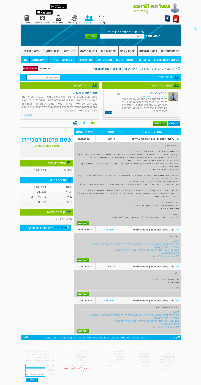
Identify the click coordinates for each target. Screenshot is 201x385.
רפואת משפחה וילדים (166, 59)
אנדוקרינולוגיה (38, 197)
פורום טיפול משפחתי (116, 362)
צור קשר (84, 371)
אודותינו (84, 362)
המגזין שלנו (119, 359)
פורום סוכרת (143, 68)
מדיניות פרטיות (81, 354)
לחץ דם (42, 202)
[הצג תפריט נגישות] (195, 28)
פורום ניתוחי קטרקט (116, 365)
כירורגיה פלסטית (168, 351)
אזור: (51, 374)
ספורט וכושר (85, 59)
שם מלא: (50, 365)
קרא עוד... (28, 115)
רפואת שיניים (108, 51)
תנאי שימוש (82, 351)
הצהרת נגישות (81, 356)
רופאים (120, 31)
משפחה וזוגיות (124, 59)
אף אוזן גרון (143, 59)
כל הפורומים (157, 68)
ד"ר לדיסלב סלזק (158, 93)
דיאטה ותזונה (39, 59)
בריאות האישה (88, 51)
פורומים (130, 31)
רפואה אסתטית (170, 51)
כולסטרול (41, 192)
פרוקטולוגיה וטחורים (167, 359)
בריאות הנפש (32, 51)
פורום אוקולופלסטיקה (166, 362)
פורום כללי (67, 170)
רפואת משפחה (38, 170)
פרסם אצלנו (82, 359)
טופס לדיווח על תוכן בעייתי (75, 368)
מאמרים (110, 31)
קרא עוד (109, 112)
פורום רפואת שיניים (167, 365)
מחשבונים (120, 356)
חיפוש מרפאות (118, 351)
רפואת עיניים (127, 51)
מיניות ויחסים (104, 59)
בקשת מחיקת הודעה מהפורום (75, 365)
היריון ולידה (144, 351)
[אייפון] (44, 14)
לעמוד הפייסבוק (64, 219)
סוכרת (69, 186)
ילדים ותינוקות (52, 51)
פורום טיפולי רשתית (167, 368)
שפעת (69, 197)
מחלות (54, 59)
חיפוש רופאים (119, 354)
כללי (140, 31)
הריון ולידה (70, 51)
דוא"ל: (51, 369)
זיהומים (68, 192)
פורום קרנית (170, 354)
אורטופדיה (68, 59)
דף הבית (171, 68)
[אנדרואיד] (58, 8)
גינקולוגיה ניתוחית (168, 356)
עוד (25, 59)
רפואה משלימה (148, 51)
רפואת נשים (144, 365)
